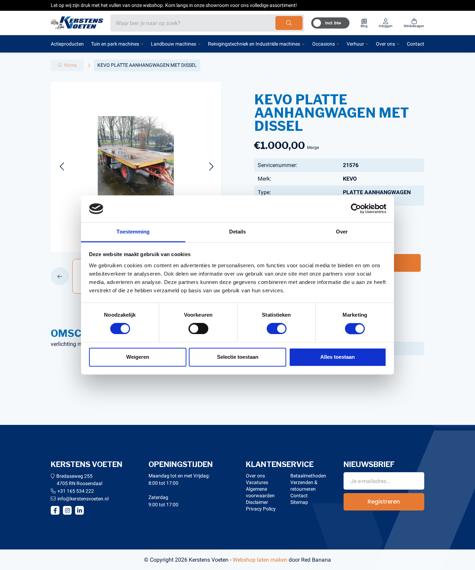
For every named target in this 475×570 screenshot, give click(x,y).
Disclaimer (257, 502)
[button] (62, 167)
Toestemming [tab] (133, 232)
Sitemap (299, 502)
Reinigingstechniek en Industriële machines (254, 44)
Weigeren (137, 357)
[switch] (198, 328)
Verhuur (355, 44)
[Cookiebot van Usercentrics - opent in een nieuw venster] (355, 209)
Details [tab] (237, 232)
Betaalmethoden (308, 475)
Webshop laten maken (260, 559)
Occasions (323, 44)
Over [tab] (342, 232)
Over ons (385, 44)
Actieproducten (67, 44)
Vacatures (257, 482)
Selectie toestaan (237, 357)
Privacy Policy (261, 509)
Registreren (384, 502)
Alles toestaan (337, 357)
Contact (415, 44)
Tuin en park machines (115, 44)
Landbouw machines (173, 44)
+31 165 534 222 (75, 491)
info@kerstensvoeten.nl (82, 498)
